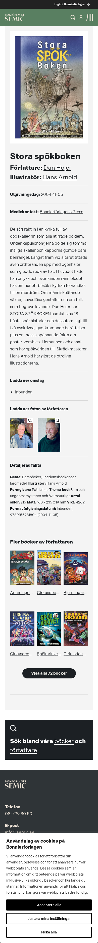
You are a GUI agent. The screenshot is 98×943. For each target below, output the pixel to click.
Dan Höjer (57, 167)
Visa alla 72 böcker (49, 673)
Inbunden (23, 392)
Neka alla (49, 932)
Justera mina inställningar (49, 919)
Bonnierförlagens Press (61, 211)
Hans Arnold (59, 177)
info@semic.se (19, 832)
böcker (64, 741)
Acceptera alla (49, 905)
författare (23, 750)
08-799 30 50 (18, 813)
